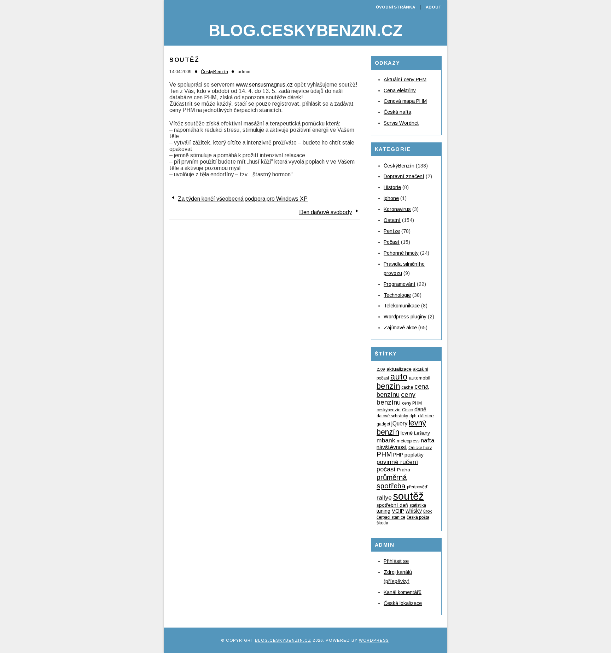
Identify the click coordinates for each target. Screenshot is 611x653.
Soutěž (184, 59)
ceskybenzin (389, 409)
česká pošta (418, 517)
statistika (417, 505)
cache (407, 387)
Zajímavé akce (400, 327)
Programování (399, 284)
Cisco (407, 409)
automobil (419, 378)
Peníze (392, 231)
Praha (403, 469)
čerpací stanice (391, 517)
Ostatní (392, 220)
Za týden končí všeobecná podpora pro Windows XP (243, 199)
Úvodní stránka (395, 7)
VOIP (398, 511)
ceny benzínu (396, 398)
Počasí (392, 242)
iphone (391, 198)
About (434, 7)
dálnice (426, 415)
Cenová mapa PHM (405, 101)
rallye (384, 497)
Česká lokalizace (403, 603)
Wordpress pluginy (405, 316)
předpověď (417, 486)
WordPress (374, 640)
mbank (386, 440)
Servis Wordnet (401, 123)
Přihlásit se (396, 561)
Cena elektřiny (400, 90)
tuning (383, 511)
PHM (384, 454)
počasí (386, 469)
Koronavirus (397, 209)
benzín (388, 386)
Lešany (422, 433)
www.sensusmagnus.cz (264, 85)
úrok (427, 511)
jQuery (399, 423)
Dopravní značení (404, 176)
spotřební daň (392, 505)
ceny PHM (412, 403)
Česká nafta (397, 112)
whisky (414, 511)
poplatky (414, 455)
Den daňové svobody (325, 212)
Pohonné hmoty (401, 253)
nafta (427, 440)
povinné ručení (397, 461)
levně (407, 433)
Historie (392, 187)
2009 (381, 369)
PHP (398, 455)
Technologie (397, 295)
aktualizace (399, 369)
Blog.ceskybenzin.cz (305, 30)
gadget (383, 424)
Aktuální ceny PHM (405, 79)
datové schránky (392, 415)
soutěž (408, 496)
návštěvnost (392, 447)
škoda (382, 522)
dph (413, 415)
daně (420, 409)
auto (398, 376)
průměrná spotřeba (392, 481)
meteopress (408, 441)
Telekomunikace (402, 305)
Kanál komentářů (402, 592)
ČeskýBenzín (214, 71)
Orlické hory (420, 447)
